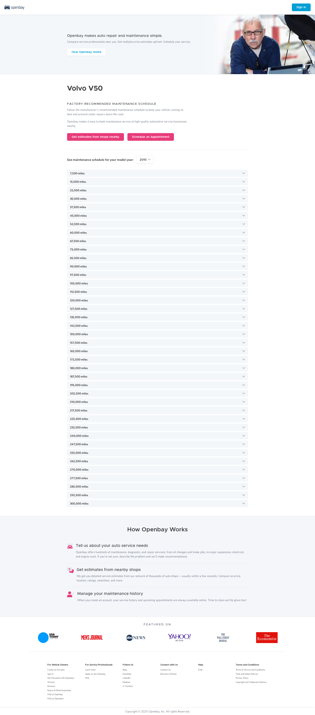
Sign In (301, 7)
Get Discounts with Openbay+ (61, 678)
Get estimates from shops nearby (95, 136)
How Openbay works (86, 52)
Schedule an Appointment (150, 136)
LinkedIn (126, 678)
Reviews (51, 686)
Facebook (127, 674)
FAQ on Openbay (55, 694)
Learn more (90, 669)
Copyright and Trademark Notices (251, 682)
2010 (143, 159)
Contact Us (165, 669)
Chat (200, 669)
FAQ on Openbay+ (55, 698)
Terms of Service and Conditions (250, 669)
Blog (125, 669)
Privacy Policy (242, 678)
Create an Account (56, 669)
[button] (157, 173)
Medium (126, 682)
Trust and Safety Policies (247, 674)
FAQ (87, 678)
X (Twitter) (128, 686)
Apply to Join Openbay (95, 674)
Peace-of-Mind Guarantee (59, 690)
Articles (51, 682)
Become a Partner (168, 674)
